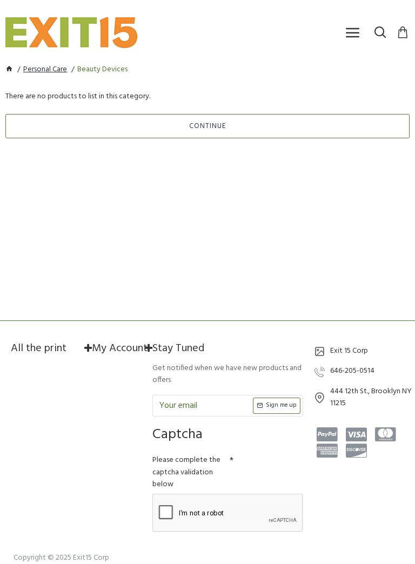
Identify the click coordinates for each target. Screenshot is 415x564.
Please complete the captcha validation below (186, 472)
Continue (207, 126)
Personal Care (45, 70)
